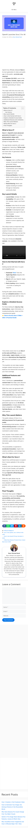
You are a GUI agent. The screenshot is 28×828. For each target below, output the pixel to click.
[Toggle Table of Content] (21, 108)
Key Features (9, 112)
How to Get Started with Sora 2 (12, 116)
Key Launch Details (9, 114)
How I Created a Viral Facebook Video (13, 802)
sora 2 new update (8, 532)
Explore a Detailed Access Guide (13, 118)
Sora (14, 272)
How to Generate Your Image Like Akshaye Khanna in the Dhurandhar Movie (12, 807)
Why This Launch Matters (11, 121)
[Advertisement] (14, 54)
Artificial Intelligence (9, 530)
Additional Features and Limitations (13, 120)
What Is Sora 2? (8, 110)
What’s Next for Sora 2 (10, 123)
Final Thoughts (8, 125)
